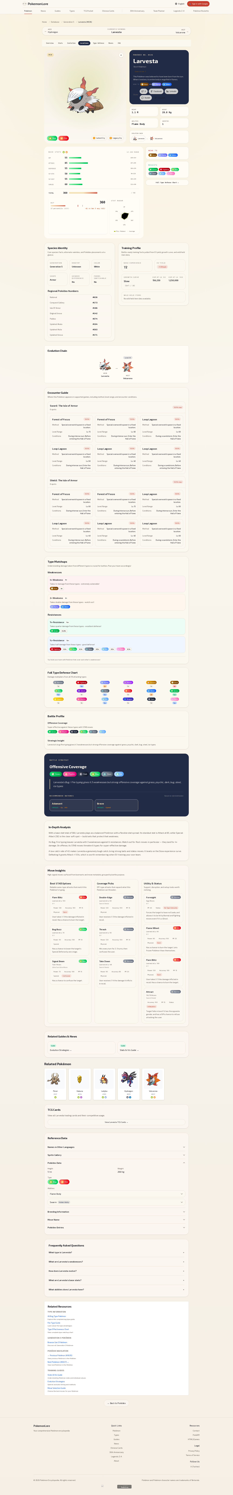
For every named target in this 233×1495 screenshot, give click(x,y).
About (116, 1461)
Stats (60, 43)
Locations (84, 43)
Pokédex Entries (56, 1227)
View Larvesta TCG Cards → (116, 1122)
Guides (116, 1439)
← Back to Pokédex (116, 1403)
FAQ (119, 43)
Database (55, 22)
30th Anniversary (116, 1452)
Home (44, 22)
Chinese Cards (117, 1448)
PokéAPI (196, 1435)
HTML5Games (194, 1439)
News (116, 1443)
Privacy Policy (194, 1451)
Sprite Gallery (54, 1155)
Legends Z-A (116, 1456)
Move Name (53, 1219)
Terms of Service (193, 1455)
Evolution (71, 43)
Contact (196, 1430)
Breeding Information (58, 1211)
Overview (50, 43)
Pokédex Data (54, 1163)
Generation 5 (69, 22)
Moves (111, 43)
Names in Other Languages (61, 1147)
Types (116, 1435)
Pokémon (116, 1430)
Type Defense (98, 43)
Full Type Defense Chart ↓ (167, 182)
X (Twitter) (195, 1466)
